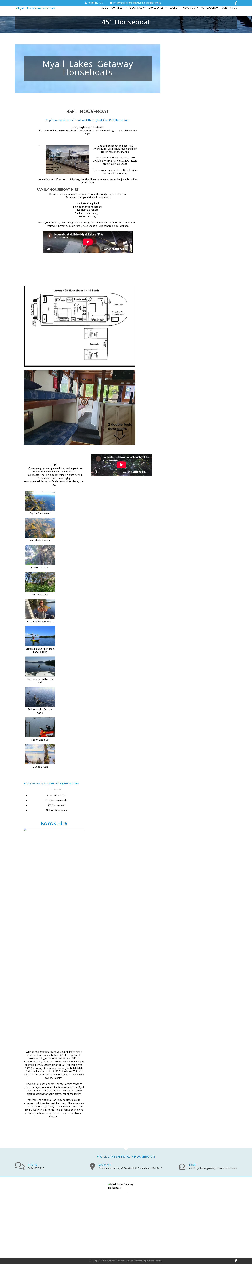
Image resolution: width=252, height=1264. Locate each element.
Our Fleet (117, 7)
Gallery (175, 7)
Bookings (136, 7)
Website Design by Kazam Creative (148, 1261)
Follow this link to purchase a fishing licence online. (52, 783)
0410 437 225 (95, 2)
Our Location (210, 7)
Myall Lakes (155, 7)
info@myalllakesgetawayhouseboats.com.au (137, 2)
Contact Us (229, 7)
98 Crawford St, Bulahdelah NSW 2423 (130, 1168)
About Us (189, 7)
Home (104, 7)
